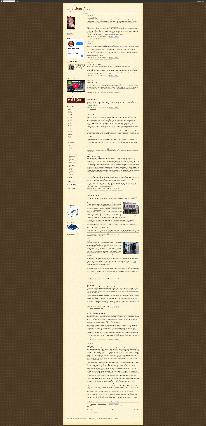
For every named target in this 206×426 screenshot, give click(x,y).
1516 (91, 405)
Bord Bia (73, 234)
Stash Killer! (70, 63)
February (71, 172)
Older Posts (136, 409)
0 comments (103, 36)
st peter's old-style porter (118, 340)
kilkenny (105, 59)
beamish (91, 59)
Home (113, 409)
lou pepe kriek (135, 150)
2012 (69, 130)
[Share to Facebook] (116, 37)
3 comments (104, 188)
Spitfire (131, 168)
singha (91, 77)
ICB (88, 27)
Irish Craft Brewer (97, 210)
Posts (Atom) (95, 412)
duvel (94, 38)
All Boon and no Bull (73, 162)
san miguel (130, 405)
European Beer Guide (101, 399)
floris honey (109, 150)
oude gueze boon (97, 235)
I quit (70, 163)
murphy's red (110, 59)
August (70, 145)
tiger (94, 77)
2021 (69, 115)
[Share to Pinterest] (118, 37)
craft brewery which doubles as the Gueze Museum (107, 223)
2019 (69, 119)
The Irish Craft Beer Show (77, 92)
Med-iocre (71, 168)
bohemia (91, 308)
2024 (69, 111)
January (70, 174)
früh (118, 150)
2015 (69, 125)
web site (129, 367)
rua (102, 235)
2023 (69, 112)
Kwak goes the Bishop (73, 160)
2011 (69, 131)
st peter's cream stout (109, 340)
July (70, 147)
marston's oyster (93, 340)
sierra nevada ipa (100, 93)
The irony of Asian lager (73, 154)
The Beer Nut (78, 8)
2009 (69, 134)
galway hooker (99, 38)
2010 (69, 133)
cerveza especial (97, 308)
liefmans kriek (129, 150)
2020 (69, 117)
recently (110, 315)
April (70, 169)
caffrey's (101, 59)
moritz (126, 405)
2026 (69, 108)
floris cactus (98, 150)
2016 (69, 123)
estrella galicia (105, 405)
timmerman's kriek (90, 151)
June (70, 148)
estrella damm (99, 405)
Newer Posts (89, 409)
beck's (91, 38)
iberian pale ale (112, 405)
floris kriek (114, 150)
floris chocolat (103, 150)
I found (102, 141)
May (70, 150)
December (71, 139)
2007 (69, 137)
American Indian (72, 156)
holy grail (97, 279)
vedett (104, 38)
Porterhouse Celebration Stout (80, 64)
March (70, 171)
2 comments (103, 57)
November (71, 140)
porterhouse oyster (100, 340)
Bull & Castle (110, 202)
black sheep (92, 279)
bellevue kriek (92, 150)
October (70, 142)
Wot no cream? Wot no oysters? (75, 166)
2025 (69, 109)
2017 (69, 122)
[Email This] (110, 37)
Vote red (70, 153)
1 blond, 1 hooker (72, 151)
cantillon (91, 235)
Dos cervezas (71, 165)
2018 (69, 120)
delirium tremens (93, 109)
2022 (69, 114)
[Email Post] (108, 36)
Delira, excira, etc (72, 157)
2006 (69, 175)
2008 (69, 136)
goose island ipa (93, 93)
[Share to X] (114, 37)
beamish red (96, 59)
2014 (69, 126)
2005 (69, 177)
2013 (69, 128)
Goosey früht (71, 159)
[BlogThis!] (112, 37)
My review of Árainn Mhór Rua (114, 207)
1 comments (103, 92)
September (71, 144)
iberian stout (118, 405)
